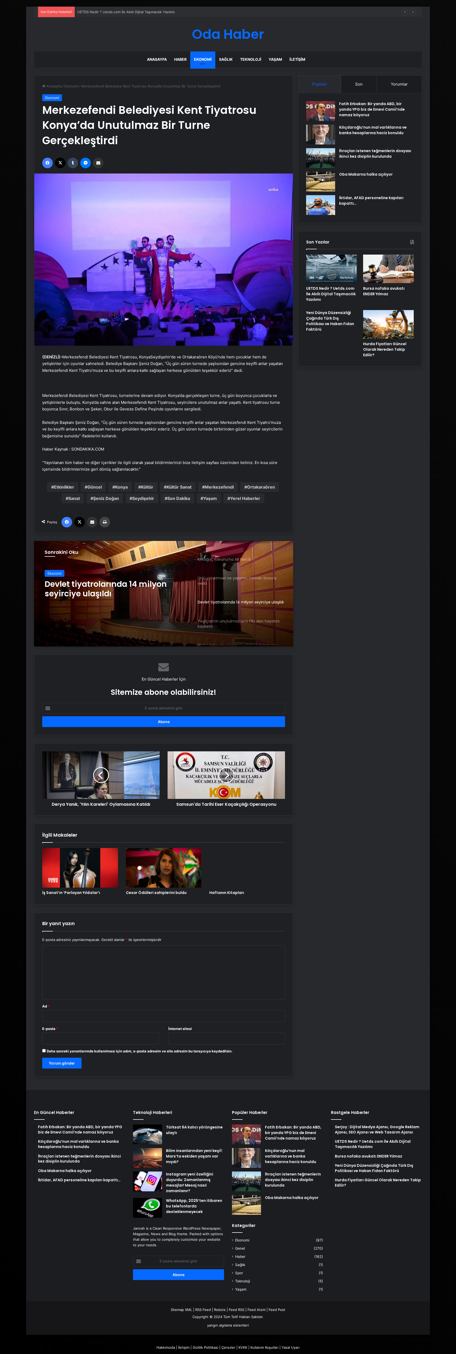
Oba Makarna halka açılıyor (366, 174)
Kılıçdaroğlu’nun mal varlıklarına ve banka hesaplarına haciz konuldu (373, 130)
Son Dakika (178, 498)
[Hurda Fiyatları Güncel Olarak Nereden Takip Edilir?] (388, 324)
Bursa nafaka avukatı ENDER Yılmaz (106, 12)
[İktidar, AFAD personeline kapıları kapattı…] (320, 205)
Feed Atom (256, 1310)
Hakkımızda (165, 1347)
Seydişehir (143, 498)
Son (359, 84)
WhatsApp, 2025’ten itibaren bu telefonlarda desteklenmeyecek (194, 1206)
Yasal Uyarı (291, 1347)
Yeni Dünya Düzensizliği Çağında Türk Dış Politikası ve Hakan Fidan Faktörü (330, 321)
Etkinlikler (64, 487)
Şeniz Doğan (106, 498)
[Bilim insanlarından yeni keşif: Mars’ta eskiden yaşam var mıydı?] (147, 1158)
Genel (240, 1248)
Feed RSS (236, 1310)
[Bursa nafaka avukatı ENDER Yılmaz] (388, 269)
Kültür (147, 487)
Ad (46, 1006)
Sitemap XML (181, 1310)
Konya (121, 487)
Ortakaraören (261, 487)
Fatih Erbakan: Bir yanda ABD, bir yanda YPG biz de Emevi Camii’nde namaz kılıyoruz (372, 109)
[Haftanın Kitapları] (247, 868)
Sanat (74, 498)
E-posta (50, 1029)
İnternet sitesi (180, 1029)
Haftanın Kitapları (226, 892)
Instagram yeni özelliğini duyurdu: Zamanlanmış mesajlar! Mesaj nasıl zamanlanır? (189, 1182)
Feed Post (277, 1310)
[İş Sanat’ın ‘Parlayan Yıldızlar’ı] (80, 868)
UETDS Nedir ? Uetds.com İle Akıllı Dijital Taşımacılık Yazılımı (331, 294)
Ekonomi (203, 59)
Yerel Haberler (245, 498)
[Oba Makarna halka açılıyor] (320, 181)
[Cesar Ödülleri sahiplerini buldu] (164, 868)
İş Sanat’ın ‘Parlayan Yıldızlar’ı (71, 892)
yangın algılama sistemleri (228, 1325)
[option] (163, 593)
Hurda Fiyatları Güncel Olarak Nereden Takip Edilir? (384, 349)
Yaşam (275, 59)
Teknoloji (250, 59)
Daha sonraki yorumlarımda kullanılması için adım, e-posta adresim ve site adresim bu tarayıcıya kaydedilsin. (139, 1051)
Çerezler (228, 1347)
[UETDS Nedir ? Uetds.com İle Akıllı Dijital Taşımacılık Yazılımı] (331, 269)
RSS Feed (203, 1310)
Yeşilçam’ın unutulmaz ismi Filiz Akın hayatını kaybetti (109, 589)
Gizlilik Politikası (205, 1347)
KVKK (243, 1347)
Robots (220, 1310)
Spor (239, 1273)
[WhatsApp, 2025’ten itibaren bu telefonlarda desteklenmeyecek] (147, 1208)
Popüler (319, 84)
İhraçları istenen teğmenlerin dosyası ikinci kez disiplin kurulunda (375, 153)
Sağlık (226, 59)
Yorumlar (399, 84)
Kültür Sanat (179, 487)
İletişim (297, 59)
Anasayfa (157, 59)
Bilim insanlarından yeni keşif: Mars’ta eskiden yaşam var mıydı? (194, 1156)
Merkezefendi (219, 487)
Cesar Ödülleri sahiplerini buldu (156, 892)
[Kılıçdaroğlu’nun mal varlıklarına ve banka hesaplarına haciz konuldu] (320, 134)
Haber (180, 59)
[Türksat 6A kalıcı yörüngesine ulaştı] (147, 1134)
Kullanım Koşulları (264, 1347)
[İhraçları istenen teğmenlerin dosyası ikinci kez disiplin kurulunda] (320, 158)
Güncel (94, 487)
